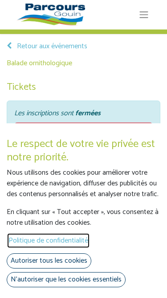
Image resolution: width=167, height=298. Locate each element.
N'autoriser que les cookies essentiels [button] (66, 279)
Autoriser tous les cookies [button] (49, 261)
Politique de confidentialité (48, 241)
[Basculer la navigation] (143, 14)
